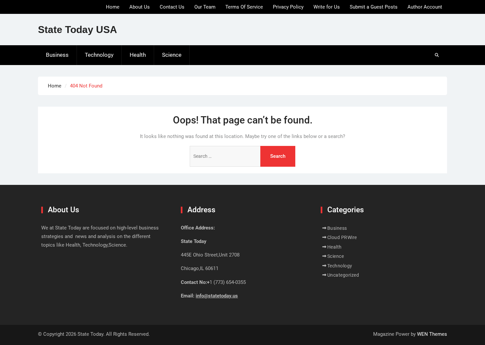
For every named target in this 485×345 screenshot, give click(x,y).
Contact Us (172, 7)
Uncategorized (343, 275)
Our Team (204, 7)
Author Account (424, 7)
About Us (139, 7)
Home (112, 7)
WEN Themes (432, 334)
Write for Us (326, 7)
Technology (99, 55)
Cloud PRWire (342, 237)
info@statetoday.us (217, 296)
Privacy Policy (288, 7)
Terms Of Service (244, 7)
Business (57, 55)
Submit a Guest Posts (374, 7)
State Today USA (77, 29)
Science (171, 55)
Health (138, 55)
